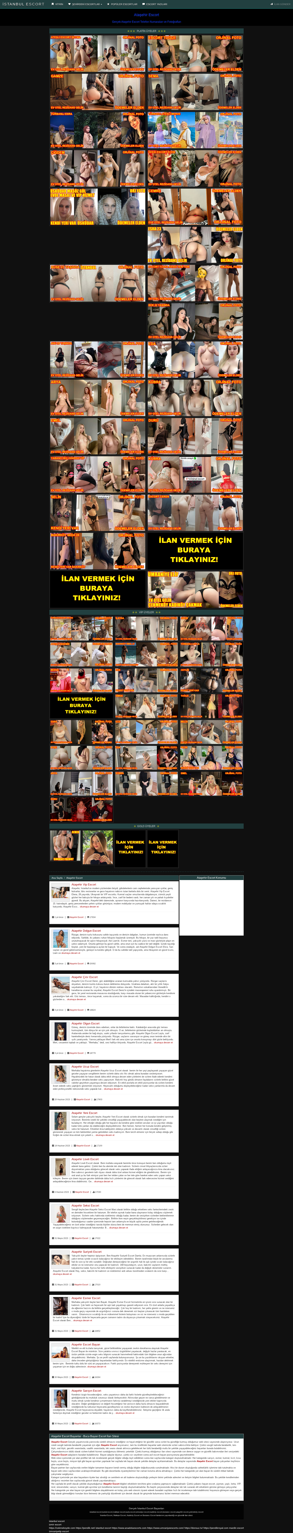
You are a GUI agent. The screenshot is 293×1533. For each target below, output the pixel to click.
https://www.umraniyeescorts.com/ (165, 1528)
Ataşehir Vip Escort (84, 884)
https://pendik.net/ (85, 1528)
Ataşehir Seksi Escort (85, 1205)
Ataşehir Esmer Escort (86, 1298)
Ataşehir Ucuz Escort (85, 1066)
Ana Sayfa (57, 877)
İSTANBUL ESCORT (24, 4)
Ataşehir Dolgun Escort (86, 930)
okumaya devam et (89, 907)
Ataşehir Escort (74, 877)
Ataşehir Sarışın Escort (86, 1390)
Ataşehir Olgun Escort (86, 1023)
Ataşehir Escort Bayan (86, 1344)
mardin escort (236, 1528)
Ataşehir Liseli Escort (85, 1159)
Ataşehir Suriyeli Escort (87, 1251)
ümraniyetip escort (59, 1531)
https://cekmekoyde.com (62, 1528)
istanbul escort (57, 1521)
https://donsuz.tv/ (193, 1528)
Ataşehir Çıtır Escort (85, 977)
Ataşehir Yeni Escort (84, 1113)
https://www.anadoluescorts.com (129, 1528)
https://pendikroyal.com (215, 1528)
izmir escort (55, 1524)
